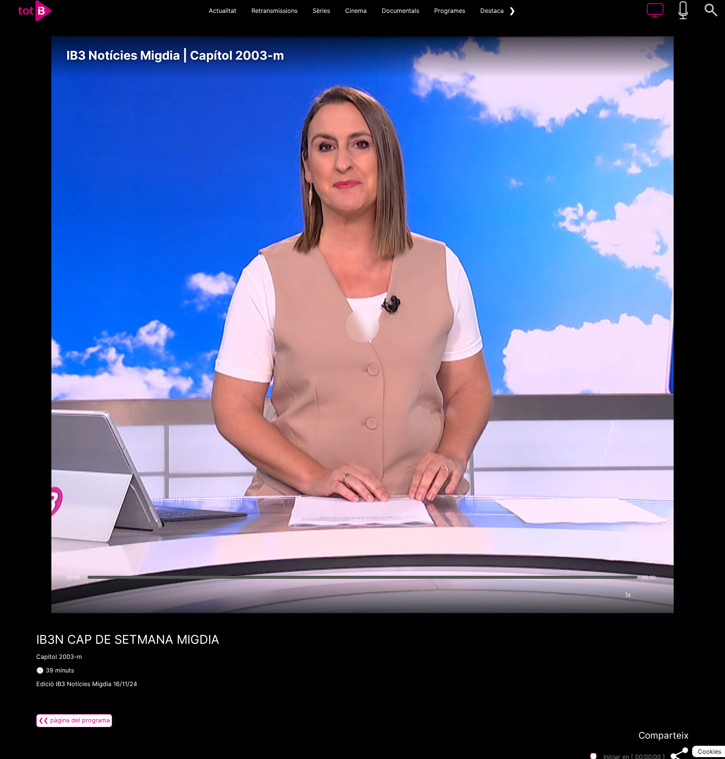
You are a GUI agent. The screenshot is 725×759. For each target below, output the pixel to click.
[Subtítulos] (583, 595)
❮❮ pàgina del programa (74, 720)
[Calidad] (605, 595)
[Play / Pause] (362, 325)
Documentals (400, 10)
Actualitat (222, 10)
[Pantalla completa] (651, 595)
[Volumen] (74, 595)
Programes (449, 10)
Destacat (493, 10)
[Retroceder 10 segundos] (323, 326)
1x (628, 594)
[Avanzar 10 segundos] (402, 326)
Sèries (321, 10)
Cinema (356, 10)
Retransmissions (274, 10)
